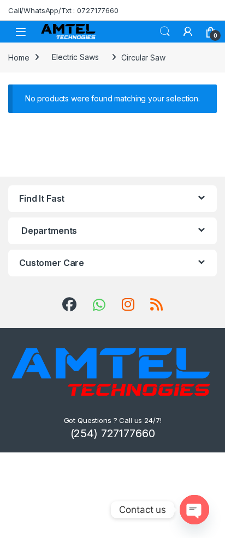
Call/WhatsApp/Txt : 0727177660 (63, 10)
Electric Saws (75, 57)
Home (18, 57)
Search (165, 32)
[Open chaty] (194, 509)
